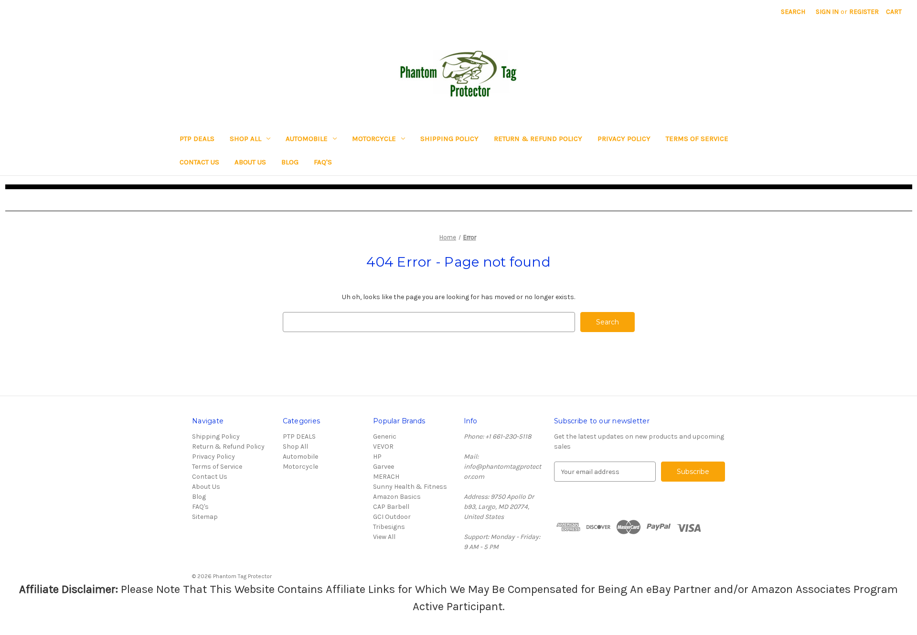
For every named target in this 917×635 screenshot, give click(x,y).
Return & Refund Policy (538, 138)
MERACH (386, 477)
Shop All (245, 138)
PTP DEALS (197, 138)
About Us (250, 162)
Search (793, 12)
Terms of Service (697, 138)
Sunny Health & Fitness (410, 487)
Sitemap (205, 517)
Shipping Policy (449, 138)
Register (864, 12)
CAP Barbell (391, 507)
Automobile (307, 138)
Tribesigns (389, 527)
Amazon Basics (397, 497)
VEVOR (383, 446)
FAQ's (323, 162)
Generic (384, 436)
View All (384, 537)
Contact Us (199, 162)
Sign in (827, 12)
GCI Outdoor (392, 517)
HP (377, 456)
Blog (290, 162)
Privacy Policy (623, 138)
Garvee (383, 467)
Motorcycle (374, 138)
